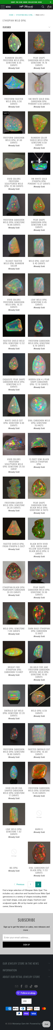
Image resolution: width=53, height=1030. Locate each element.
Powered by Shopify (39, 1023)
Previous (20, 884)
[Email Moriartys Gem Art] (17, 986)
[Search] (43, 6)
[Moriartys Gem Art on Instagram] (26, 986)
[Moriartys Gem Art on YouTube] (36, 986)
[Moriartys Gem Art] (26, 6)
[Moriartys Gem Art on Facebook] (21, 986)
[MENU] (1, 6)
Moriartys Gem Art (21, 1023)
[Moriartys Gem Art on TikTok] (31, 986)
